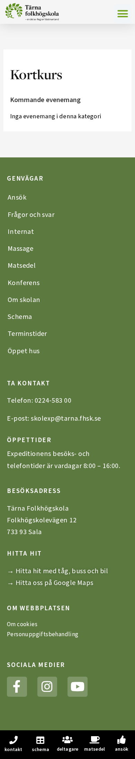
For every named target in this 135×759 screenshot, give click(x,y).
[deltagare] (67, 739)
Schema (20, 317)
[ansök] (121, 739)
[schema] (40, 740)
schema (40, 749)
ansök (121, 749)
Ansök (17, 197)
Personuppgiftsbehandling (43, 634)
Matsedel (22, 265)
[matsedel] (94, 739)
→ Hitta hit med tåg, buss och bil (57, 571)
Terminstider (27, 334)
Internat (21, 232)
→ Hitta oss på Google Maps (50, 583)
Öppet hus (24, 351)
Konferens (24, 283)
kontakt (13, 749)
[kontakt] (13, 740)
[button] (123, 13)
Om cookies (22, 624)
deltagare (68, 749)
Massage (21, 249)
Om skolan (24, 300)
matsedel (94, 749)
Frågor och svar (31, 215)
